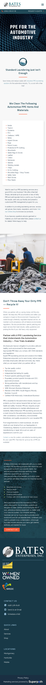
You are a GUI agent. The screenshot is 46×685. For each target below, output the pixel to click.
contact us (37, 219)
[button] (42, 4)
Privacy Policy (23, 678)
